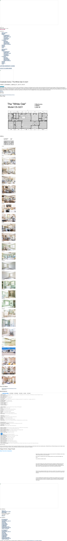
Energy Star (5, 57)
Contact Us (3, 46)
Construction (4, 56)
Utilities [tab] (20, 393)
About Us (3, 45)
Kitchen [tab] (28, 393)
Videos (3, 47)
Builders (3, 34)
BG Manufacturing (7, 35)
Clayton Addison (4, 523)
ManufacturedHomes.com (30, 540)
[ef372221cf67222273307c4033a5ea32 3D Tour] (7, 94)
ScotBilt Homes (4, 536)
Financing (3, 61)
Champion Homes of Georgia (6, 527)
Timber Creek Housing (7, 36)
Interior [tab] (16, 393)
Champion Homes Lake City (6, 531)
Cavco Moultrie (4, 520)
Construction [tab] (5, 393)
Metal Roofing (6, 41)
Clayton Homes (6, 39)
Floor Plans (3, 33)
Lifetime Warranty (6, 43)
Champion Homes (6, 38)
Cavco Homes (6, 37)
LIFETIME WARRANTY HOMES (7, 66)
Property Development (7, 44)
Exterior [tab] (11, 393)
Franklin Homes (6, 52)
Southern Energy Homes (5, 526)
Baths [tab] (24, 393)
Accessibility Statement (38, 540)
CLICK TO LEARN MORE (6, 68)
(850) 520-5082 (2, 29)
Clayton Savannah (5, 524)
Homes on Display (4, 32)
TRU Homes (4, 521)
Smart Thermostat (6, 42)
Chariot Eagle (4, 522)
